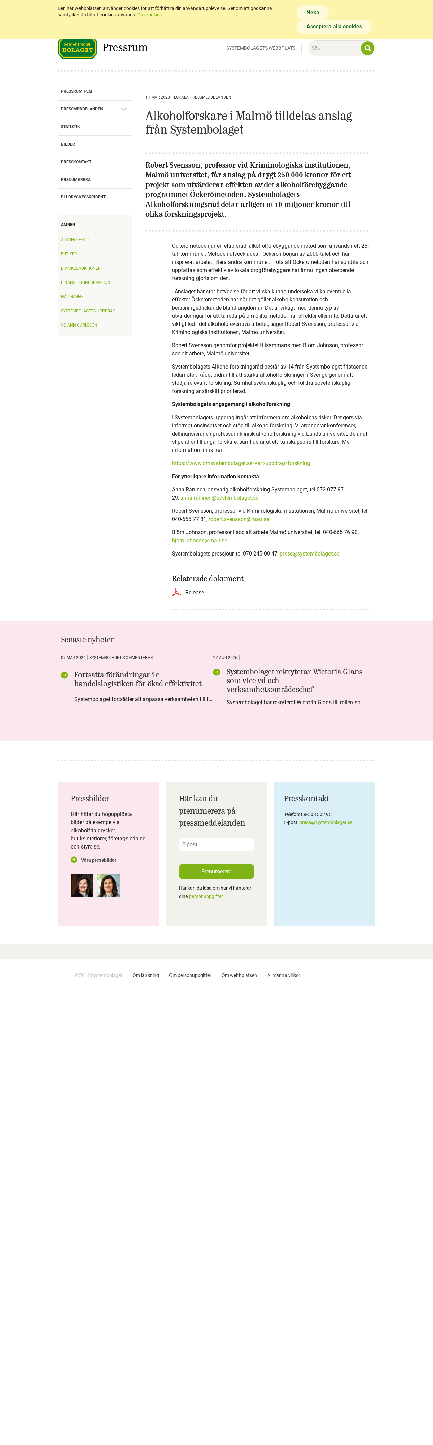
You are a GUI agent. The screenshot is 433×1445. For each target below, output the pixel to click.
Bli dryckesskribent (83, 197)
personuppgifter (206, 896)
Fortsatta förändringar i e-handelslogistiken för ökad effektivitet (138, 679)
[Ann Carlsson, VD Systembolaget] (82, 885)
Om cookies (149, 14)
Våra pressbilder (98, 860)
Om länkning (146, 975)
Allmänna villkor (283, 975)
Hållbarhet (73, 296)
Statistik (70, 126)
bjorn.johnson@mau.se (199, 540)
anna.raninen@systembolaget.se (219, 498)
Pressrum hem (76, 91)
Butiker (69, 254)
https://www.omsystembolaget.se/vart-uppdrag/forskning (241, 463)
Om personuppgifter (190, 975)
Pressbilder (90, 798)
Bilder (68, 144)
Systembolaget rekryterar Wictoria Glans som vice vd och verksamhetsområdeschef (294, 680)
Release (194, 592)
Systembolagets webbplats (260, 48)
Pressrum (125, 47)
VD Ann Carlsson (79, 325)
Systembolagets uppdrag (88, 311)
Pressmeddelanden (82, 109)
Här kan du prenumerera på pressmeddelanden (212, 810)
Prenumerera (76, 179)
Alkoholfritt (75, 239)
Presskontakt (76, 162)
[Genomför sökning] (367, 48)
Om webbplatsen (239, 975)
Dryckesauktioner (80, 268)
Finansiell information (85, 282)
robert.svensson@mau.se (239, 519)
